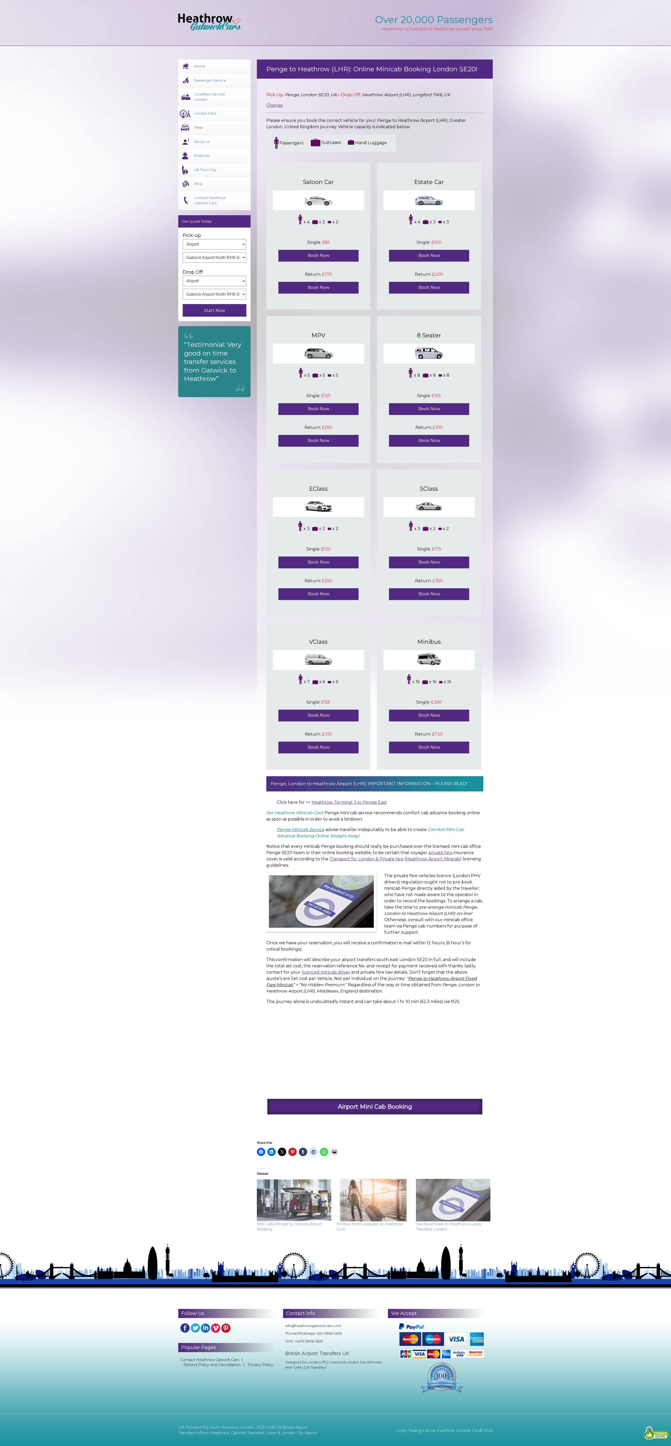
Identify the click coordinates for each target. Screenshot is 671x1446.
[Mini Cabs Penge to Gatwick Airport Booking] (294, 1200)
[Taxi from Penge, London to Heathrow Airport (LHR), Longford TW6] (371, 1048)
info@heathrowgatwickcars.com (313, 1326)
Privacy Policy (260, 1364)
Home (199, 66)
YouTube (215, 1328)
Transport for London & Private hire (366, 858)
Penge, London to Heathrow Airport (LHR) (318, 783)
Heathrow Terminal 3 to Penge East (349, 802)
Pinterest (226, 1328)
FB (185, 1328)
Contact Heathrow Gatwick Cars (210, 200)
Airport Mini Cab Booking (375, 1106)
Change (274, 105)
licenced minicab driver (326, 972)
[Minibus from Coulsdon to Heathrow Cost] (374, 1200)
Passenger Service (210, 80)
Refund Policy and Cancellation (211, 1364)
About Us (202, 141)
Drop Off (193, 272)
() (395, 858)
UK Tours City (205, 170)
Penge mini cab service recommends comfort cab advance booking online (373, 812)
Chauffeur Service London (209, 96)
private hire (440, 852)
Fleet (198, 127)
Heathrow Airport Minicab (433, 858)
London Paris (205, 113)
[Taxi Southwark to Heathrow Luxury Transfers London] (453, 1200)
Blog (198, 183)
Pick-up (192, 235)
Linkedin (205, 1328)
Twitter (195, 1328)
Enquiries (202, 155)
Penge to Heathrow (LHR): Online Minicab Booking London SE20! (372, 69)
